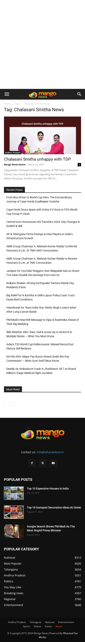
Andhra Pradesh (12, 152)
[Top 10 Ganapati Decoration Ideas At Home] (14, 512)
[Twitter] (42, 463)
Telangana (35, 622)
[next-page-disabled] (12, 403)
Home (7, 103)
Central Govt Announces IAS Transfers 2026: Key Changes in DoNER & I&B (43, 224)
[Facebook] (32, 463)
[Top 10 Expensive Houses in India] (14, 493)
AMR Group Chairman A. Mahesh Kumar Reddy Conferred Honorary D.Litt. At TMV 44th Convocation (41, 248)
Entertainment (66, 622)
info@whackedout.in (50, 452)
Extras (48, 626)
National (49, 622)
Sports (26, 626)
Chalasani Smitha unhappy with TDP (37, 159)
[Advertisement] (42, 44)
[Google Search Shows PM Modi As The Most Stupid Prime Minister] (14, 531)
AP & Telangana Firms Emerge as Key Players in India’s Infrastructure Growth (39, 236)
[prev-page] (6, 403)
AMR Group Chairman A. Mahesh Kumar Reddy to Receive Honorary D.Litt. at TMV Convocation (41, 260)
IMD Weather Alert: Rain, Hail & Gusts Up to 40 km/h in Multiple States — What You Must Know (39, 334)
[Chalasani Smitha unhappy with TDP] (42, 135)
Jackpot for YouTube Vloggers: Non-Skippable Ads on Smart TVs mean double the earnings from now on (42, 273)
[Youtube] (53, 463)
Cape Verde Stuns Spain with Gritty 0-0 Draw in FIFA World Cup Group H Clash (41, 211)
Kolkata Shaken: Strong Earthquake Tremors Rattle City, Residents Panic (40, 285)
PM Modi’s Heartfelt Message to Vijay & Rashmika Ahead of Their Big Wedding (42, 322)
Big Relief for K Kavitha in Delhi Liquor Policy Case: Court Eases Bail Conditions (40, 297)
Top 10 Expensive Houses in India (48, 488)
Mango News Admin (15, 164)
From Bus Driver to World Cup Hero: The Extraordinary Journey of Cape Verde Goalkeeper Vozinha (39, 199)
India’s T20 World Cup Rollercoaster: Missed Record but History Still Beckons (40, 346)
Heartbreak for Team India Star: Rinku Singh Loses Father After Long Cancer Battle (41, 309)
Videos (37, 626)
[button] (6, 94)
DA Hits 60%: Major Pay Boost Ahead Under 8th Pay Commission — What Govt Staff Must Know (37, 358)
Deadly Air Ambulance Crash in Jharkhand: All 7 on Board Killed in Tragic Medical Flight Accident (41, 371)
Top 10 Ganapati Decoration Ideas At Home (54, 507)
